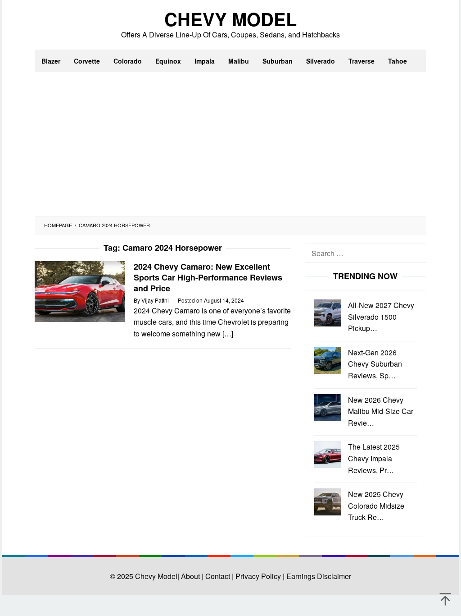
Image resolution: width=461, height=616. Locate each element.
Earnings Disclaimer (318, 576)
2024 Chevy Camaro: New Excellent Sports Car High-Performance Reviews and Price (208, 277)
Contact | (218, 576)
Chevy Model (230, 19)
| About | (190, 576)
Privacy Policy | (259, 576)
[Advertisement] (230, 149)
